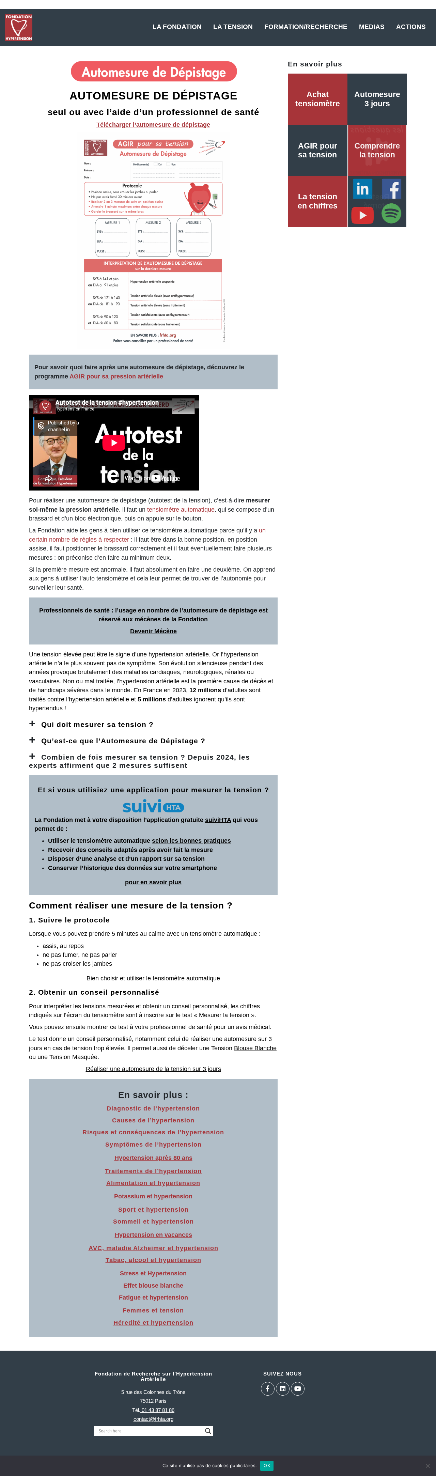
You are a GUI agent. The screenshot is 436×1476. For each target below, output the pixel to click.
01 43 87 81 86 (157, 1410)
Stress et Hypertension (153, 1273)
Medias (372, 26)
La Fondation (177, 26)
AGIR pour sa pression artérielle (116, 376)
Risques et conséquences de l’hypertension (153, 1132)
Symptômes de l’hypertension (153, 1144)
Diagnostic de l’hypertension (153, 1108)
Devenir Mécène (153, 631)
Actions (411, 26)
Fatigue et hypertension (153, 1297)
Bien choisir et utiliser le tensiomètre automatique (153, 978)
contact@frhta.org (153, 1419)
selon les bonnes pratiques (191, 840)
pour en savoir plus (153, 882)
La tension (233, 26)
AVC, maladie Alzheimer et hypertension (153, 1248)
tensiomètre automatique (181, 509)
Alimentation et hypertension (153, 1183)
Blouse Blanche (255, 1048)
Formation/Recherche (305, 26)
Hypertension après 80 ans (153, 1157)
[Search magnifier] (208, 1431)
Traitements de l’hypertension (153, 1171)
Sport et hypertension (153, 1209)
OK (267, 1465)
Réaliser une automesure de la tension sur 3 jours (153, 1069)
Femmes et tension (153, 1310)
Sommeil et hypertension (153, 1221)
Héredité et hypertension (153, 1322)
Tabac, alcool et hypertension (153, 1260)
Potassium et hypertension (153, 1196)
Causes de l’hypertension (153, 1120)
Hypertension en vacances (153, 1234)
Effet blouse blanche (153, 1285)
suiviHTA (218, 820)
